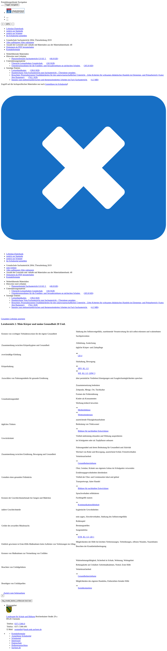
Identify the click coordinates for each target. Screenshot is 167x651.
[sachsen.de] (1, 5)
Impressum (15, 641)
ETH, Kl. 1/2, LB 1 (86, 537)
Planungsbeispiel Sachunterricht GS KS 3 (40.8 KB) (34, 58)
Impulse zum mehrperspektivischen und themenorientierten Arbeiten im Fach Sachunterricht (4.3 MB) (55, 80)
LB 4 (80, 356)
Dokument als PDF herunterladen (20, 47)
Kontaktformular (13, 49)
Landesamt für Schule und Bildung (20, 616)
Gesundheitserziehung (87, 463)
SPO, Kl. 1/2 (83, 368)
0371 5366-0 (19, 624)
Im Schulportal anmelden (16, 36)
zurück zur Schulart (14, 33)
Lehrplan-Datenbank (14, 29)
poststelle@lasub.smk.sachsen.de (28, 629)
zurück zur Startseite (14, 31)
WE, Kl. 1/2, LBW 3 (86, 373)
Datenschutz (16, 643)
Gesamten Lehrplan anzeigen (13, 319)
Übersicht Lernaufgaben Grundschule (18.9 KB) (33, 63)
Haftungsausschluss (19, 645)
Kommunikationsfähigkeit (88, 505)
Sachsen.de (16, 648)
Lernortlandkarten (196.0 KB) (25, 70)
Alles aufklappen (13, 42)
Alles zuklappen (27, 42)
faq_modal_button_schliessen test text (16, 601)
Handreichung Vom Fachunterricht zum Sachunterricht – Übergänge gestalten (43, 73)
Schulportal (16, 638)
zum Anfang (11, 268)
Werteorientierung (85, 415)
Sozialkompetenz (85, 588)
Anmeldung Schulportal (21, 636)
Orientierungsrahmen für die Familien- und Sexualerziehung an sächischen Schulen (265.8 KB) (52, 66)
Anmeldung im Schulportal (56, 84)
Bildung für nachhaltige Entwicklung (93, 431)
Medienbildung (84, 410)
